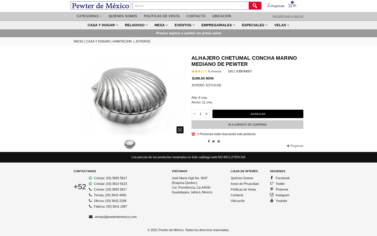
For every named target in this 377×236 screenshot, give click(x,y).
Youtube (281, 201)
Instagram (282, 195)
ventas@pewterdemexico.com (115, 217)
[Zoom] (180, 129)
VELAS (280, 25)
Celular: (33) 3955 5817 (110, 178)
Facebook (282, 178)
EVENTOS (183, 25)
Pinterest (281, 189)
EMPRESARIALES (217, 25)
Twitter (280, 183)
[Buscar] (254, 6)
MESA (160, 25)
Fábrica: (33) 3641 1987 (110, 206)
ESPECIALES (253, 25)
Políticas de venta (162, 16)
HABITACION (123, 41)
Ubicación (221, 16)
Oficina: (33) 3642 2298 (109, 201)
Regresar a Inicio (288, 16)
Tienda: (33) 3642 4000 (109, 195)
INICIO (79, 41)
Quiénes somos (123, 16)
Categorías (88, 16)
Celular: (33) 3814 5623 (110, 183)
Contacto (196, 16)
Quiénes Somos (242, 178)
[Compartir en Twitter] (213, 141)
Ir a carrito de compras (247, 124)
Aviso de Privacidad (245, 183)
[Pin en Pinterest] (219, 141)
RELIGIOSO (135, 25)
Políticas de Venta (243, 189)
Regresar (296, 145)
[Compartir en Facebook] (208, 141)
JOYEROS (142, 41)
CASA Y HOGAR (102, 25)
